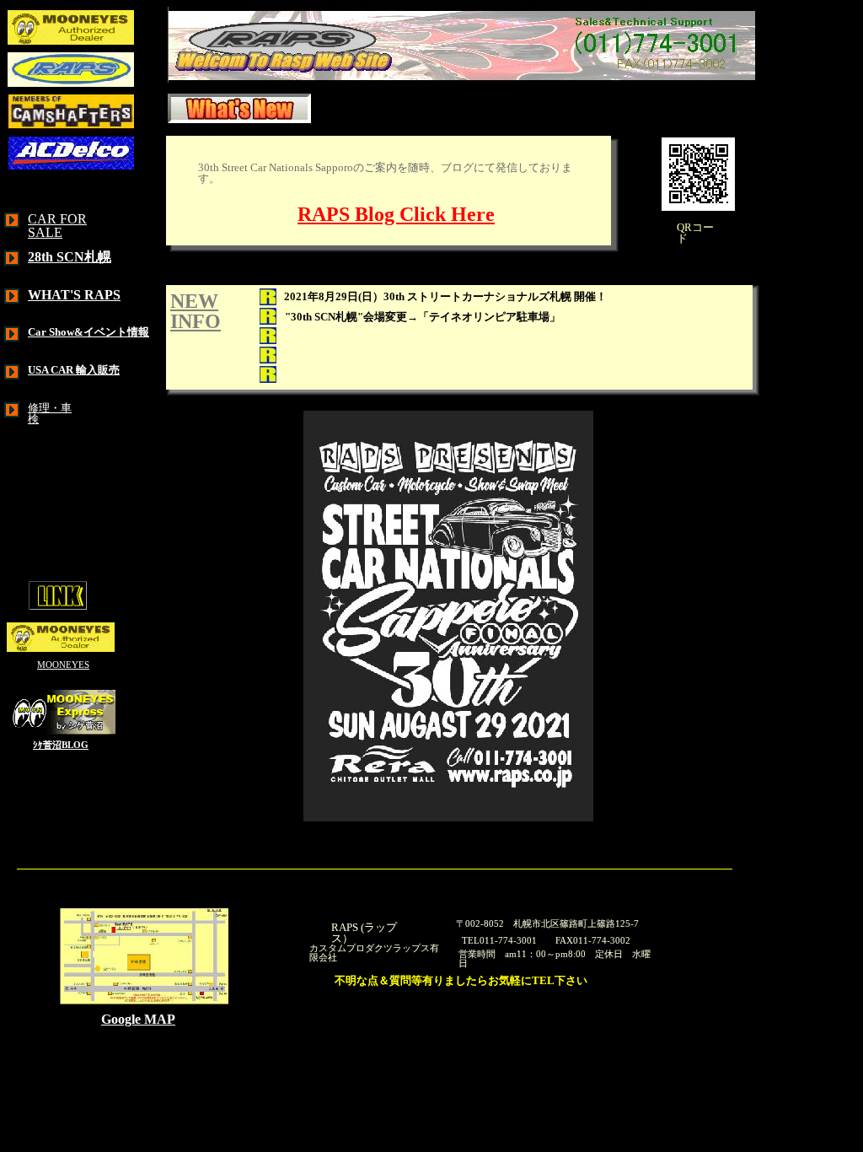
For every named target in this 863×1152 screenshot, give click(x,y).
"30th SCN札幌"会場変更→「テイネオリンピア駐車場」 (428, 316)
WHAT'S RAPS (74, 295)
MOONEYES (63, 665)
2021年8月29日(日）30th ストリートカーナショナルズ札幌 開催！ (451, 296)
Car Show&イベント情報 (88, 332)
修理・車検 (50, 413)
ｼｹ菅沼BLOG (60, 745)
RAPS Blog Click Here (396, 214)
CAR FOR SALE (57, 226)
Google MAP (138, 1019)
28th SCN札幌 (69, 257)
